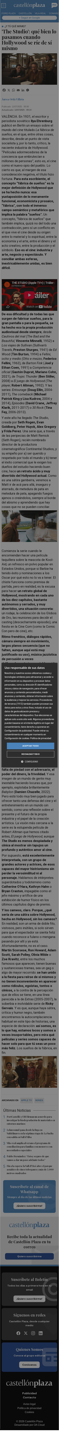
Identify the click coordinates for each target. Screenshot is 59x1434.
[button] (29, 761)
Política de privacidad (40, 738)
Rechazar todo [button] (30, 754)
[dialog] (29, 715)
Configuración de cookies (17, 738)
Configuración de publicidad (18, 730)
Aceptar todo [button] (30, 745)
